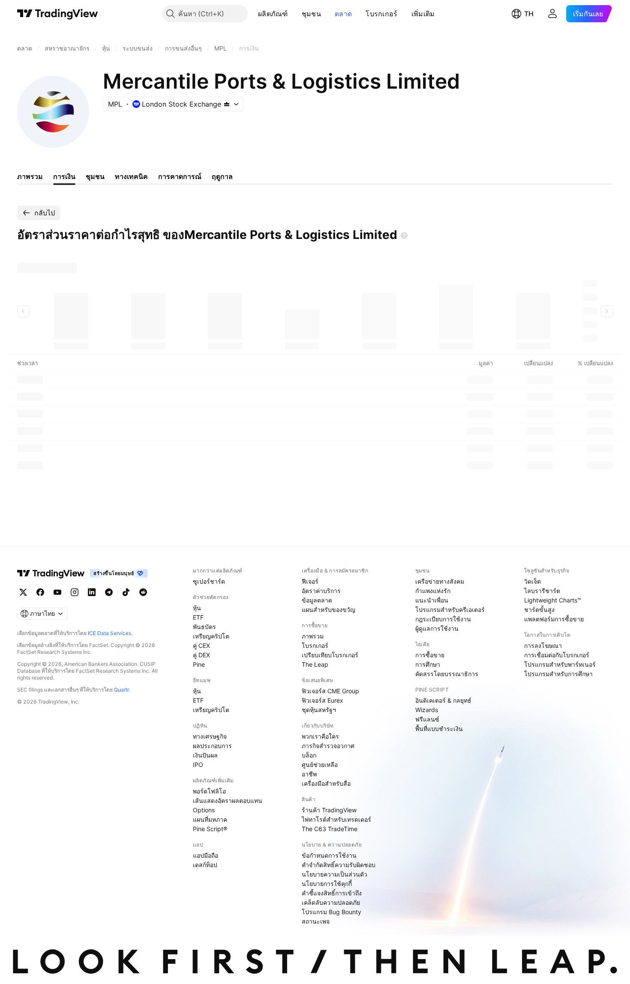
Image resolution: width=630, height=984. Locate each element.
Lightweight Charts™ (552, 600)
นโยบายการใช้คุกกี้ (327, 883)
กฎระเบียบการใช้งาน (443, 619)
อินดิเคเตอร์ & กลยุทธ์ (443, 700)
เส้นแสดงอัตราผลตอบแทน (227, 800)
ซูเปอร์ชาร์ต (209, 581)
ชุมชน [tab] (95, 176)
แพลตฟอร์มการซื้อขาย (554, 619)
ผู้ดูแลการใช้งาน (437, 628)
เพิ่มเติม (423, 13)
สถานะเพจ (316, 921)
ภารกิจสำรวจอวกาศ (328, 745)
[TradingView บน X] (23, 592)
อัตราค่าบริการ (321, 590)
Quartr (121, 689)
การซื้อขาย (429, 655)
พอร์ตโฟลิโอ (209, 791)
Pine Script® (210, 828)
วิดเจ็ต (532, 581)
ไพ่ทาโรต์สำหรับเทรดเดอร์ (336, 819)
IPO (198, 764)
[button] (294, 13)
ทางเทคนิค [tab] (131, 176)
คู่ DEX (201, 655)
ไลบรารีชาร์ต (542, 590)
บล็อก (309, 755)
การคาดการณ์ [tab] (179, 176)
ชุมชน (311, 13)
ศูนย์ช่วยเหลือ (320, 764)
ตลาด (343, 13)
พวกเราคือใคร (320, 736)
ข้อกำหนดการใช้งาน (329, 855)
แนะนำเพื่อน (431, 600)
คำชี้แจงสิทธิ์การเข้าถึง (332, 893)
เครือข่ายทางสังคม (439, 581)
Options (204, 810)
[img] (227, 104)
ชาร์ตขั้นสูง (539, 609)
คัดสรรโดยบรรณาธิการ (446, 673)
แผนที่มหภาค (210, 819)
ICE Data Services (109, 633)
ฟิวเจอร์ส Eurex (322, 700)
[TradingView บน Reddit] (143, 592)
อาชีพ (309, 774)
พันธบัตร (204, 626)
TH (529, 13)
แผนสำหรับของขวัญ (328, 609)
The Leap (315, 664)
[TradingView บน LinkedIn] (92, 592)
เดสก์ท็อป (205, 864)
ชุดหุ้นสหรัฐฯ (319, 709)
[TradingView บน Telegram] (109, 592)
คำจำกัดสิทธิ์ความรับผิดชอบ (338, 864)
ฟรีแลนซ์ (427, 719)
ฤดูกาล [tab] (222, 176)
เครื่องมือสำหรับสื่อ (326, 783)
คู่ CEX (201, 645)
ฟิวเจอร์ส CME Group (330, 691)
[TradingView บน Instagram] (75, 592)
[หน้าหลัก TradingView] (57, 14)
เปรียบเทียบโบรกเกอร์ (330, 655)
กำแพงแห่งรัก (432, 590)
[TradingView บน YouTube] (57, 592)
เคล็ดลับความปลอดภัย (331, 902)
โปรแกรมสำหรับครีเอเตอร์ (450, 609)
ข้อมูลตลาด (317, 600)
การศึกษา (427, 664)
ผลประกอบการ (212, 745)
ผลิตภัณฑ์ (273, 13)
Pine (199, 664)
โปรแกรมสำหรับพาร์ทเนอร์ (560, 664)
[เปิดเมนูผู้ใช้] (552, 13)
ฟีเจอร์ (310, 581)
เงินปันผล (205, 755)
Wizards (426, 709)
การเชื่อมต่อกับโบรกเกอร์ (556, 655)
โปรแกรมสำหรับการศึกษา (558, 673)
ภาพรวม (313, 636)
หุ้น (197, 607)
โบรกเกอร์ (381, 13)
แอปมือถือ (205, 855)
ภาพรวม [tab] (30, 176)
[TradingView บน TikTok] (126, 592)
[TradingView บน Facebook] (40, 592)
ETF (198, 617)
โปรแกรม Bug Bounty (331, 911)
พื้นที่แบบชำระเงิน (439, 728)
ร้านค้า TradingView (329, 810)
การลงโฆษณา (543, 645)
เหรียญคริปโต (211, 636)
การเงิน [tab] (64, 176)
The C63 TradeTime (329, 828)
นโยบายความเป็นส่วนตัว (334, 874)
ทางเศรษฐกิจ (210, 736)
